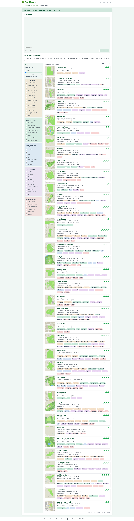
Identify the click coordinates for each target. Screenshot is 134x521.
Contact (63, 519)
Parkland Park (61, 350)
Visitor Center (32, 192)
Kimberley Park (62, 281)
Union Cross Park (62, 450)
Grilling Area (31, 209)
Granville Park (61, 171)
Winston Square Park (64, 502)
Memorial (30, 174)
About (45, 519)
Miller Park (60, 335)
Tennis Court (31, 110)
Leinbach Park (61, 296)
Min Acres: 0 (28, 70)
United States (25, 5)
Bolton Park (61, 101)
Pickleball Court (32, 100)
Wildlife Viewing (32, 140)
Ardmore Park (61, 67)
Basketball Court (32, 85)
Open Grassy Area (33, 132)
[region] (67, 33)
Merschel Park (61, 323)
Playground (31, 184)
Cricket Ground (32, 90)
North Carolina (34, 5)
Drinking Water (32, 207)
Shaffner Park (61, 415)
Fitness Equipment (33, 93)
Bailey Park (60, 89)
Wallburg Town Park (63, 463)
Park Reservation (107, 2)
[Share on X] (72, 519)
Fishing (30, 149)
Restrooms (31, 189)
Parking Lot (31, 179)
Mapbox (108, 512)
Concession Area (32, 204)
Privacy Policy (54, 519)
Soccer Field (31, 103)
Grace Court (61, 161)
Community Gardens (34, 128)
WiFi (29, 194)
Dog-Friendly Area (33, 130)
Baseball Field (32, 83)
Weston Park (61, 490)
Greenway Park (62, 184)
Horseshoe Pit (32, 98)
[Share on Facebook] (75, 519)
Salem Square (61, 392)
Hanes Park (61, 194)
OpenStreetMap (96, 512)
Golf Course (31, 95)
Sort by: (98, 64)
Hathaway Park (62, 230)
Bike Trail (30, 123)
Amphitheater (32, 172)
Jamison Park (61, 269)
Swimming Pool (32, 159)
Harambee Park (62, 219)
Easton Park (61, 138)
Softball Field (31, 105)
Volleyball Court (32, 113)
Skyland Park (61, 427)
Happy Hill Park (62, 207)
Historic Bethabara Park (65, 244)
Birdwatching (31, 125)
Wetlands (30, 164)
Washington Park (62, 475)
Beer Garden (31, 202)
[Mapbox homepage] (28, 47)
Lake (29, 152)
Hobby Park (61, 257)
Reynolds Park (61, 377)
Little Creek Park (62, 308)
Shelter (30, 214)
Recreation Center (33, 187)
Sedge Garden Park (63, 403)
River (29, 154)
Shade (29, 135)
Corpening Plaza (62, 127)
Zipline (29, 115)
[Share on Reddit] (70, 519)
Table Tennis (31, 108)
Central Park (61, 116)
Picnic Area (31, 211)
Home (99, 2)
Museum (30, 177)
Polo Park (60, 362)
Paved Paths (31, 182)
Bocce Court (31, 88)
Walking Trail (31, 137)
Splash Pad (31, 157)
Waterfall (30, 162)
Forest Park (61, 148)
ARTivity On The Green (64, 78)
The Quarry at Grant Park (65, 438)
